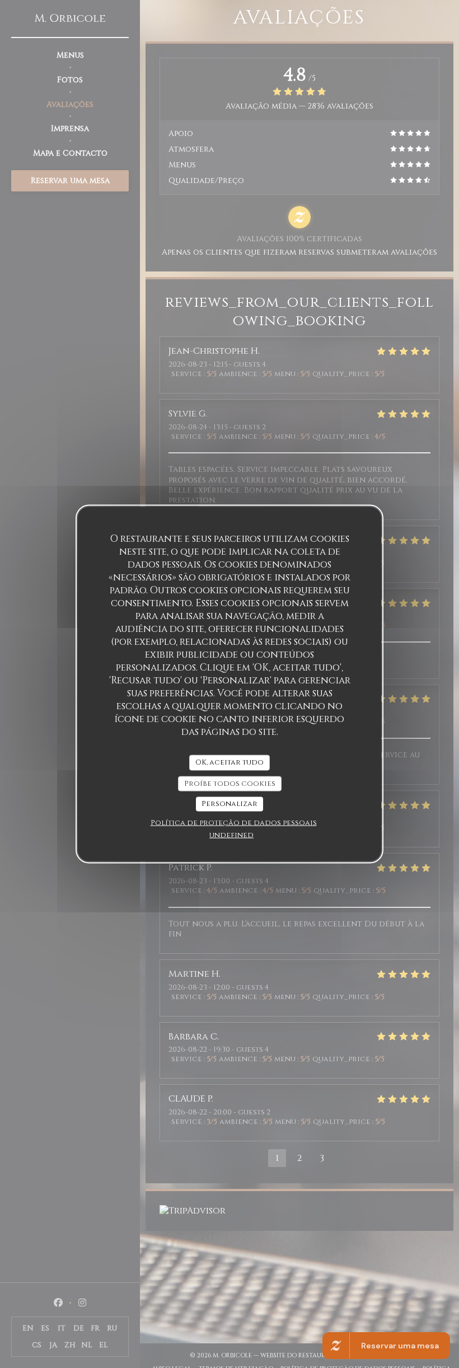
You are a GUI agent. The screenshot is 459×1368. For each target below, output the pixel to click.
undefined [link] (231, 835)
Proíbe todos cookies (229, 783)
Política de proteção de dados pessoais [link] (234, 822)
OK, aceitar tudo (229, 762)
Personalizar (229, 804)
